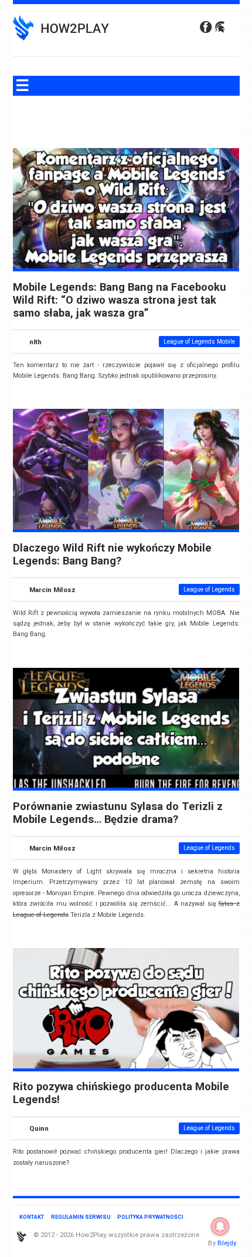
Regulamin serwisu (81, 1217)
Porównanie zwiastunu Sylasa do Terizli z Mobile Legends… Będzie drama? (118, 813)
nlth (35, 341)
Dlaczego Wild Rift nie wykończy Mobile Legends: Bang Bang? (112, 554)
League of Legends (209, 589)
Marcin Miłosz (52, 589)
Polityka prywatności (150, 1217)
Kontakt (31, 1217)
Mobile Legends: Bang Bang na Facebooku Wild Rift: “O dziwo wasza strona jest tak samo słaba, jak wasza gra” (119, 300)
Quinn (39, 1128)
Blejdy (226, 1243)
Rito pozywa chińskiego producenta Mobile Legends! (121, 1093)
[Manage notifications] (220, 1226)
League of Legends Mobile (199, 341)
